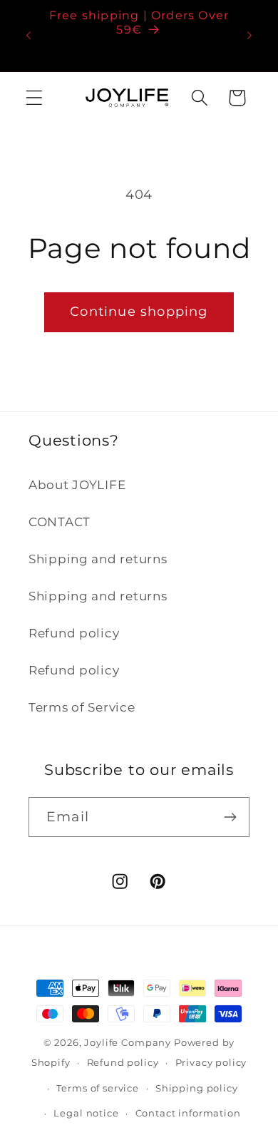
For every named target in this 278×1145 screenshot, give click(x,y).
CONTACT (60, 522)
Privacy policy (211, 1062)
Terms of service (97, 1088)
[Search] (199, 98)
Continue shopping (138, 311)
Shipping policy (196, 1088)
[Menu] (34, 98)
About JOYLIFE (77, 485)
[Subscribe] (230, 817)
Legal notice (85, 1113)
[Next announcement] (249, 35)
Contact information (188, 1113)
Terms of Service (82, 707)
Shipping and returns (98, 559)
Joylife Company (127, 1042)
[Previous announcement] (28, 35)
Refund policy (74, 633)
